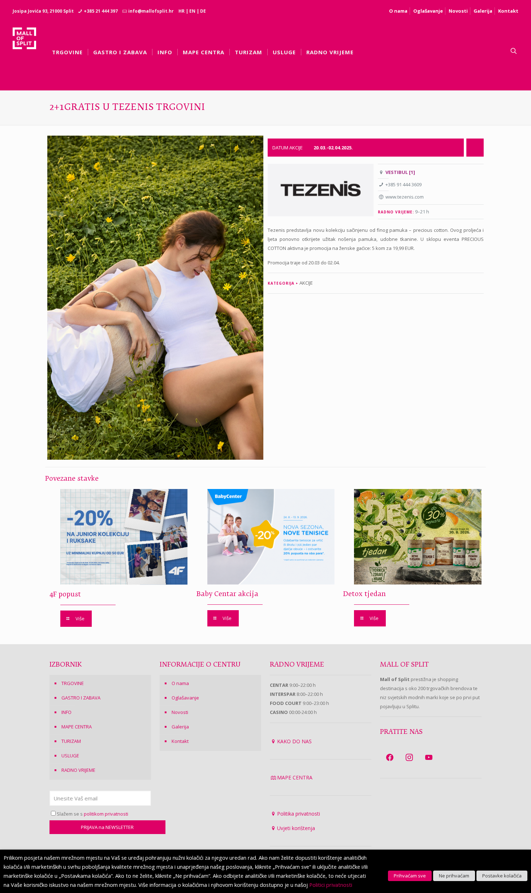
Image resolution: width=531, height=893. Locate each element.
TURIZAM (71, 741)
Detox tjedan (364, 594)
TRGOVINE (72, 683)
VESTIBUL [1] (400, 172)
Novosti (458, 11)
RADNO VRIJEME (78, 770)
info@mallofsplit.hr (151, 11)
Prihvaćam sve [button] (410, 875)
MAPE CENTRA (76, 726)
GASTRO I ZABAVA (80, 697)
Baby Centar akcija (227, 594)
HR (181, 11)
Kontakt (508, 11)
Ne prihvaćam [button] (454, 875)
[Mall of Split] (24, 51)
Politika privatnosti (298, 813)
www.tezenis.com (404, 197)
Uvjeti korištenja (296, 828)
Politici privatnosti (330, 884)
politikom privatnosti (106, 814)
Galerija (483, 11)
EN (192, 11)
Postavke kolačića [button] (502, 875)
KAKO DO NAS (294, 741)
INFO (66, 712)
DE (203, 11)
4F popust (65, 594)
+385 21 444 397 (101, 11)
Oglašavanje (428, 11)
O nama (398, 11)
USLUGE (70, 755)
